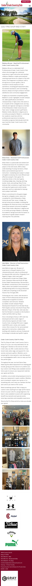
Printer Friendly (11, 564)
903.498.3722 (4, 558)
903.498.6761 (4, 556)
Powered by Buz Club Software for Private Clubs (13, 567)
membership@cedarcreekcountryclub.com (11, 562)
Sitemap (3, 564)
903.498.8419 (4, 560)
